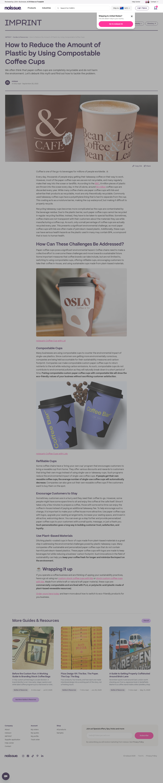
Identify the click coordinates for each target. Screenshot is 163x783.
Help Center (136, 2)
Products (32, 8)
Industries (46, 8)
